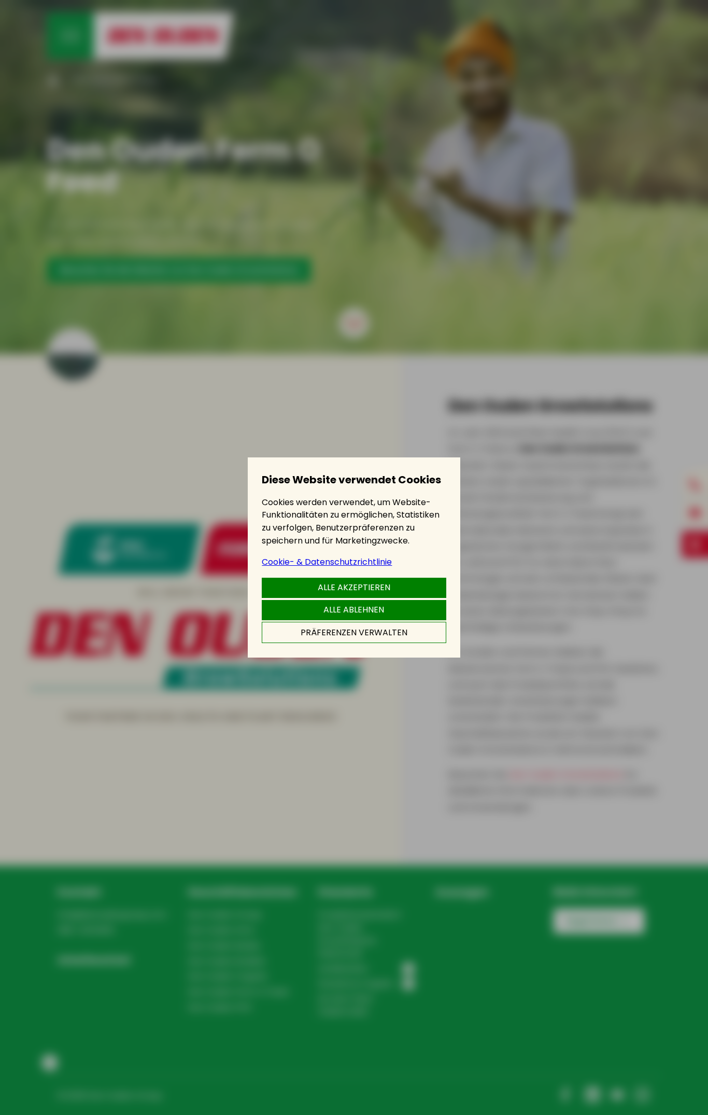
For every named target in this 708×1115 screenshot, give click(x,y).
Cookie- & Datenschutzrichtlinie (327, 562)
